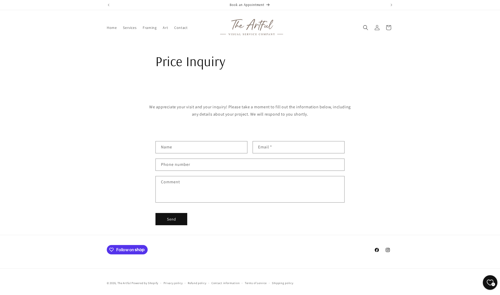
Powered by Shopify (145, 283)
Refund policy (197, 283)
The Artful (124, 283)
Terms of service (256, 283)
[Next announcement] (391, 5)
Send (171, 219)
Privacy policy (173, 283)
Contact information (225, 283)
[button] (365, 27)
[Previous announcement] (108, 5)
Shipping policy (282, 283)
